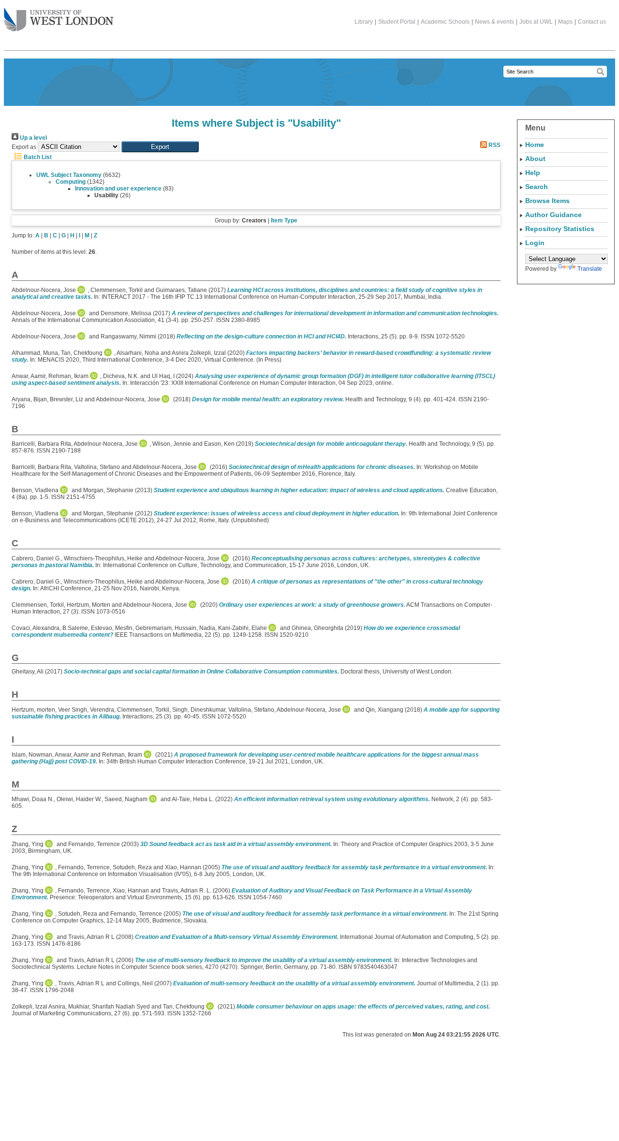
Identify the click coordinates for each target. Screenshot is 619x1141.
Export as (24, 147)
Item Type (284, 220)
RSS (494, 145)
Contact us (592, 21)
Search (536, 186)
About (535, 158)
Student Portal (396, 21)
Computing (71, 181)
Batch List (37, 157)
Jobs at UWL (536, 21)
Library (363, 21)
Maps (565, 21)
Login (535, 243)
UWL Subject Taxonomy (69, 175)
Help (532, 172)
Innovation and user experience (118, 188)
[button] (160, 146)
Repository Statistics (559, 229)
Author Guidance (553, 215)
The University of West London (58, 20)
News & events (494, 21)
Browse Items (547, 201)
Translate (589, 268)
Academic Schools (445, 21)
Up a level (32, 137)
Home (534, 144)
